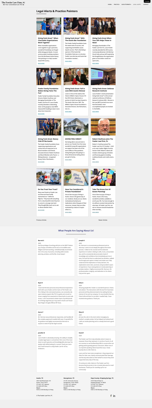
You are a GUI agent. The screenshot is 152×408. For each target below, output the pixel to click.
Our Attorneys (126, 4)
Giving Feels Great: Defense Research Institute (103, 89)
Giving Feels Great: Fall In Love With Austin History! (75, 89)
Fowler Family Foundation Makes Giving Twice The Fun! (48, 90)
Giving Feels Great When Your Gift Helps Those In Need (101, 40)
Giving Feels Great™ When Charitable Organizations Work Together (48, 40)
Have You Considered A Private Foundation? (74, 190)
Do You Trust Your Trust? (47, 189)
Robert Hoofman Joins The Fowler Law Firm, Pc (102, 140)
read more (41, 63)
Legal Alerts (137, 4)
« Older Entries (50, 220)
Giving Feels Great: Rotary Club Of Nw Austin (48, 140)
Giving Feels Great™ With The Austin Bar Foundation (75, 39)
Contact (145, 4)
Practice (116, 4)
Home (109, 4)
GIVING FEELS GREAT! (73, 139)
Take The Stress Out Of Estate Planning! (101, 190)
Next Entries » (111, 220)
